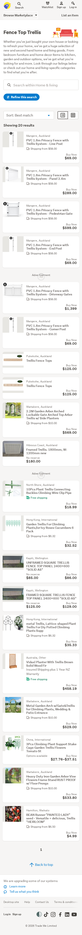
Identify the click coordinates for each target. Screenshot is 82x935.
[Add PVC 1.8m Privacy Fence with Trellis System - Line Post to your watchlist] (75, 136)
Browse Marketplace (18, 15)
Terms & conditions (66, 902)
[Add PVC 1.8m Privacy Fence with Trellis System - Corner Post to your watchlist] (75, 321)
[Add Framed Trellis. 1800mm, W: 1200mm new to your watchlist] (75, 445)
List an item (70, 15)
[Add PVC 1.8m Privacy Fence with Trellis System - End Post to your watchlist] (75, 240)
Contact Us (42, 902)
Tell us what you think (24, 892)
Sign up (61, 7)
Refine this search (23, 97)
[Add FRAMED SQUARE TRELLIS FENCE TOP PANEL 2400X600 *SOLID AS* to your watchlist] (75, 590)
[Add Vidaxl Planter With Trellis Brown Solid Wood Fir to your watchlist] (75, 657)
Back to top (43, 864)
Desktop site (11, 902)
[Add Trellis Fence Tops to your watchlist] (75, 356)
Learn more (17, 886)
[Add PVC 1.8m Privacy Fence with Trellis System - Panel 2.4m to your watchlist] (75, 170)
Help (27, 902)
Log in (73, 7)
